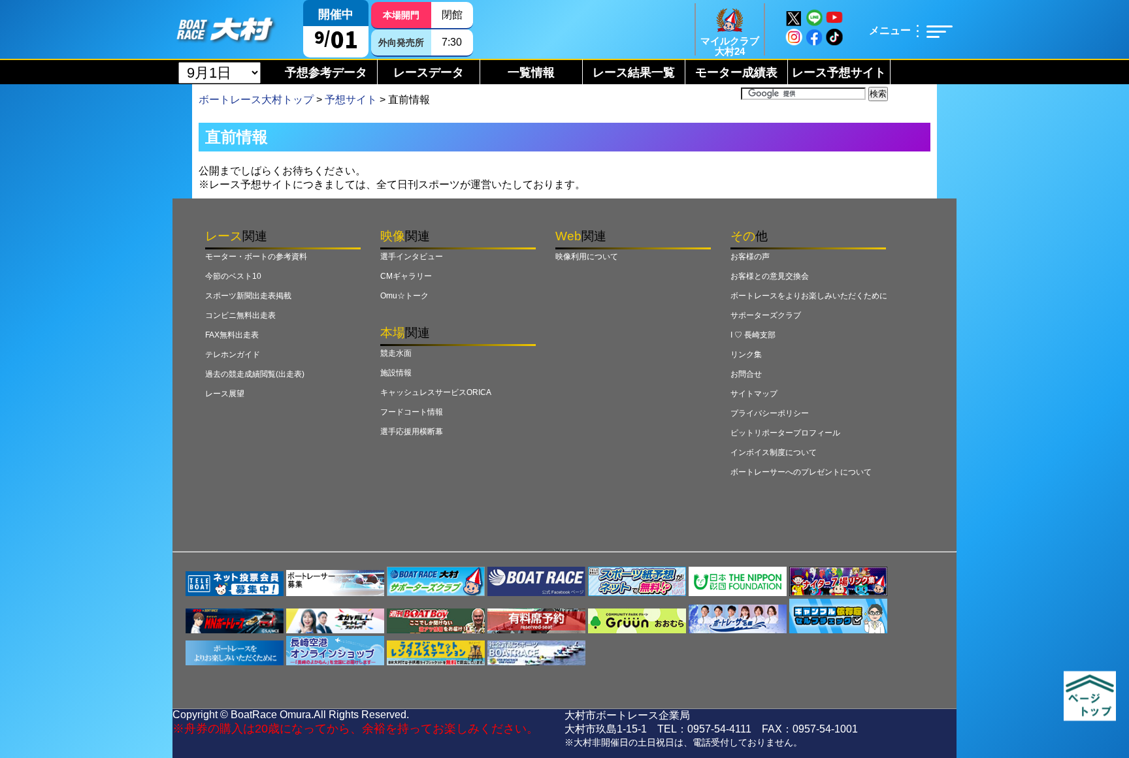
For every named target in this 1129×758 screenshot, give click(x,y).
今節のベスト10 (233, 276)
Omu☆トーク (404, 295)
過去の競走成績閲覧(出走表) (254, 374)
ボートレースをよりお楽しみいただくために (808, 295)
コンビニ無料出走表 (240, 315)
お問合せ (746, 374)
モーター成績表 (736, 72)
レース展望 (224, 393)
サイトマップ (753, 393)
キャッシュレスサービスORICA (435, 392)
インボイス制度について (773, 452)
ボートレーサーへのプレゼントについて (801, 472)
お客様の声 (750, 256)
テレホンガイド (232, 354)
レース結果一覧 (634, 72)
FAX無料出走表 (232, 335)
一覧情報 (531, 72)
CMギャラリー (406, 276)
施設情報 (396, 372)
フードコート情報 (411, 412)
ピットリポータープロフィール (785, 432)
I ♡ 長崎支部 (753, 335)
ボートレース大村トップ (256, 99)
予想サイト (351, 99)
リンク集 (746, 354)
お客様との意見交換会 (769, 276)
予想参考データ (326, 72)
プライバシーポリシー (769, 413)
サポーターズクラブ (765, 315)
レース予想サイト (839, 72)
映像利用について (586, 256)
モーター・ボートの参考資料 (256, 256)
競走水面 (396, 353)
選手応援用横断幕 (411, 431)
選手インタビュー (411, 256)
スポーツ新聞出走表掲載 (248, 295)
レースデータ (428, 72)
